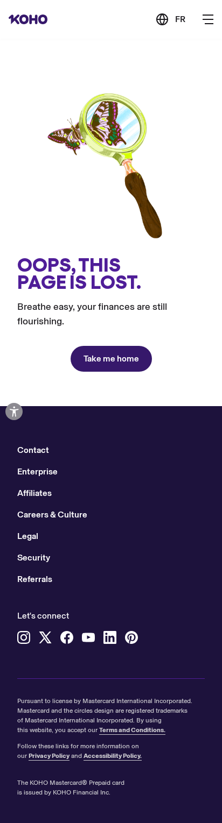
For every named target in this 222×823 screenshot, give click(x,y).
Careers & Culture (52, 514)
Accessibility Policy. (113, 756)
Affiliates (34, 493)
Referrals (34, 579)
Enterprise (37, 471)
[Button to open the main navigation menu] (208, 19)
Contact (33, 450)
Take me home (111, 358)
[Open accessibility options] (14, 411)
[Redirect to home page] (28, 19)
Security (33, 557)
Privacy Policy (49, 756)
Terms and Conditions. (132, 730)
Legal (27, 536)
